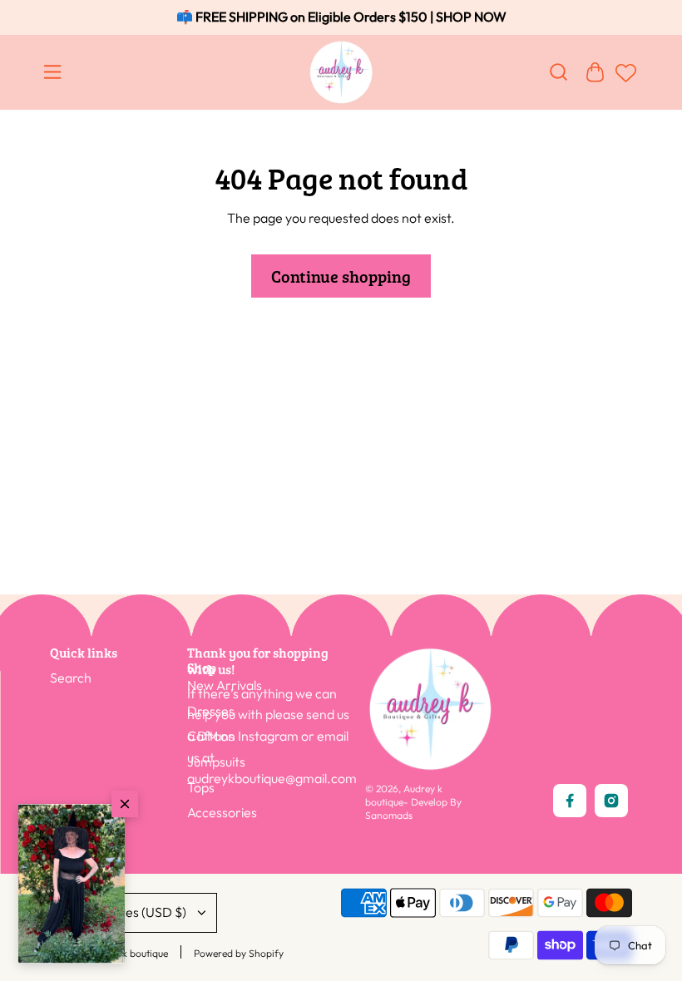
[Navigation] (55, 72)
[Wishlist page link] (623, 80)
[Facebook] (570, 800)
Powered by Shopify (239, 953)
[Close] (124, 804)
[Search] (558, 72)
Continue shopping (341, 276)
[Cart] (594, 72)
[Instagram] (611, 800)
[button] (71, 884)
